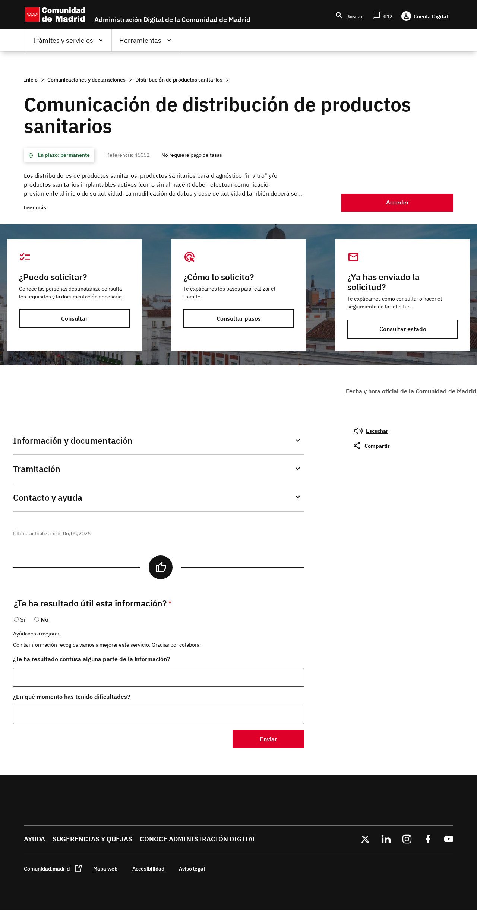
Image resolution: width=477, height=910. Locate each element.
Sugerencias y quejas (92, 839)
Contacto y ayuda (47, 497)
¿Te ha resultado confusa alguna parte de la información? (91, 659)
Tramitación (36, 469)
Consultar (74, 318)
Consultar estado (402, 329)
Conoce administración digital (198, 839)
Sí (22, 619)
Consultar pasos (239, 318)
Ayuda (34, 839)
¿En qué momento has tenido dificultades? (71, 696)
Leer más (35, 207)
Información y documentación (73, 440)
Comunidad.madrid (47, 868)
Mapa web (105, 868)
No (44, 619)
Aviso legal (192, 868)
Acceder (397, 202)
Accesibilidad (148, 868)
